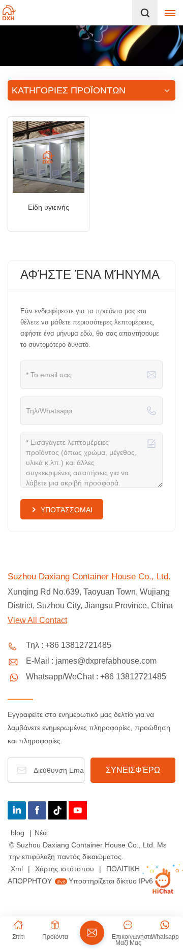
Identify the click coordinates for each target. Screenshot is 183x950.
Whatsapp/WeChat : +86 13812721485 (96, 676)
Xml (17, 869)
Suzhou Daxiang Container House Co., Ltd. (89, 576)
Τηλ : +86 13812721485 (68, 645)
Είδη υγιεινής (48, 207)
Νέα (41, 833)
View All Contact (37, 620)
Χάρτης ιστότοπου (65, 869)
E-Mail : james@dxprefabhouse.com (91, 661)
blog (18, 833)
